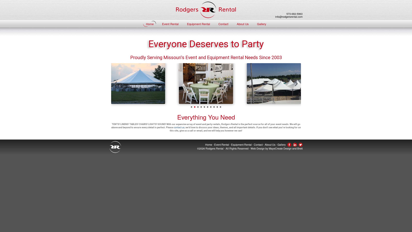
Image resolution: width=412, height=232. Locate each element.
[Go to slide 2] (194, 107)
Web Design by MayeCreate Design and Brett (277, 148)
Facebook (289, 144)
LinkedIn (295, 144)
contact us (179, 127)
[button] (116, 84)
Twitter (301, 144)
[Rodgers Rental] (206, 10)
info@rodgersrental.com (289, 17)
